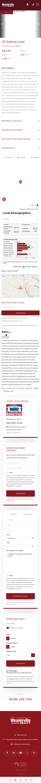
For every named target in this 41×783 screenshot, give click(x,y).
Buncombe (21, 388)
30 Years (11, 628)
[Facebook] (7, 753)
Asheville (29, 388)
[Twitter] (27, 753)
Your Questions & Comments (14, 550)
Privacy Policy (9, 486)
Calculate (20, 663)
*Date (8, 535)
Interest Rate (11, 651)
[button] (3, 24)
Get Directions (20, 313)
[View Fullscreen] (4, 283)
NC (15, 388)
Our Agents (17, 432)
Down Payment (11, 643)
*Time (8, 542)
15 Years (20, 628)
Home (3, 388)
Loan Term (10, 623)
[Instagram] (34, 753)
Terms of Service (11, 604)
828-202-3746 (33, 4)
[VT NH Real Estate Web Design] (20, 764)
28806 (36, 388)
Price (8, 635)
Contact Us (9, 432)
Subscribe (20, 493)
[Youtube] (20, 753)
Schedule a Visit (27, 514)
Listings (9, 388)
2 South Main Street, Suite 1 (21, 739)
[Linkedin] (13, 753)
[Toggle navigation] (37, 4)
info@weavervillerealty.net (21, 744)
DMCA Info (20, 774)
